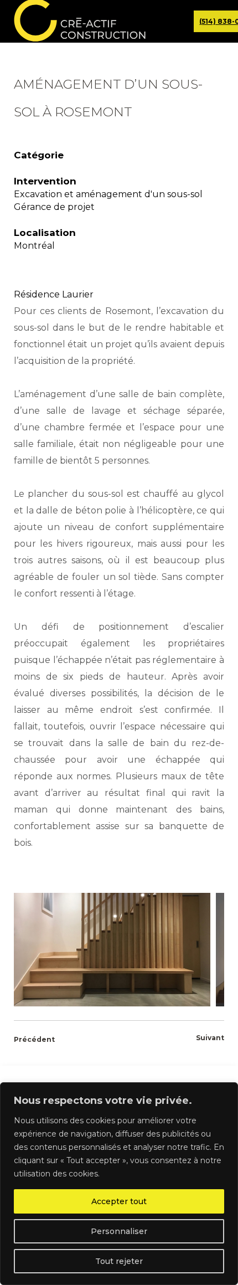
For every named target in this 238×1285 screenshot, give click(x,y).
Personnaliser (119, 1231)
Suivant (210, 1038)
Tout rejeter (119, 1261)
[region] (119, 1183)
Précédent (34, 1039)
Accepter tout (119, 1201)
